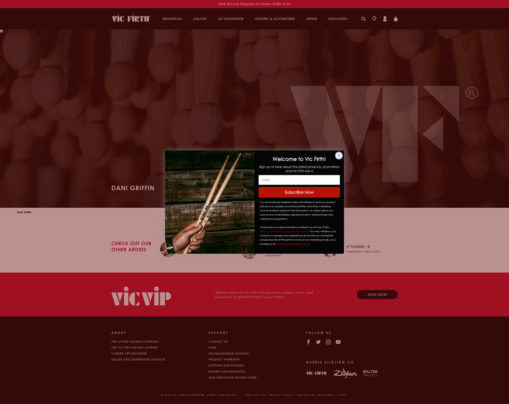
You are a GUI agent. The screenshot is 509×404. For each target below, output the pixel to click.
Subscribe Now (299, 192)
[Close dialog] (338, 155)
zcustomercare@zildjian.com (293, 244)
